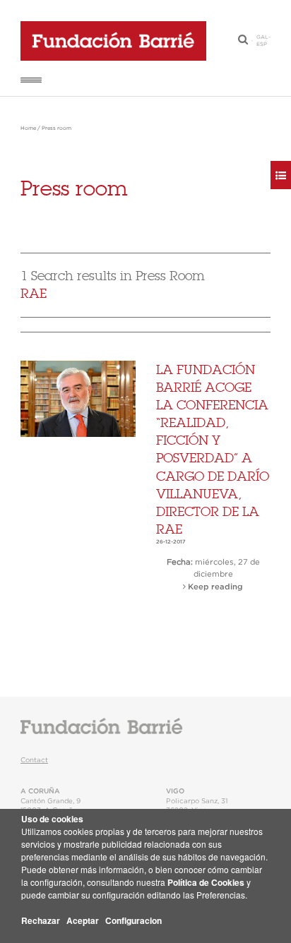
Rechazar (40, 920)
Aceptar (82, 920)
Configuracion (133, 920)
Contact (34, 760)
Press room (56, 128)
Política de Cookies (205, 882)
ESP (261, 44)
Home (28, 128)
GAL (262, 37)
